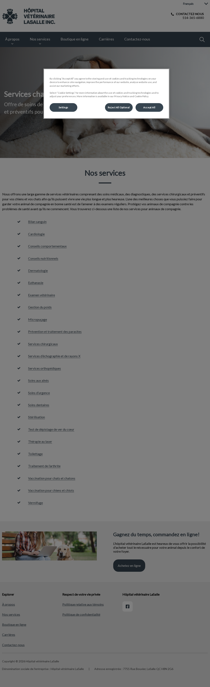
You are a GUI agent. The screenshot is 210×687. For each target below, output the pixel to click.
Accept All (149, 107)
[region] (106, 94)
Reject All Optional (119, 107)
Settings (63, 107)
